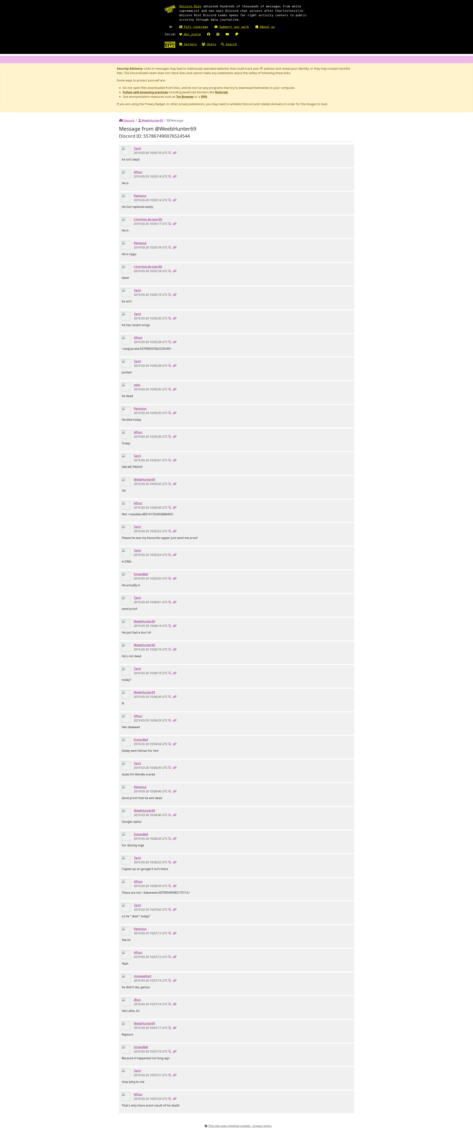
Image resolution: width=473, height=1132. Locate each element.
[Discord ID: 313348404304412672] (126, 174)
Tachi (137, 148)
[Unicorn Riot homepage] (170, 9)
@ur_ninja (191, 34)
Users (210, 44)
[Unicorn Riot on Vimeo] (218, 34)
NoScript (221, 92)
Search (230, 44)
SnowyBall (141, 574)
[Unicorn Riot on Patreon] (236, 34)
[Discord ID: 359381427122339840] (126, 576)
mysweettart (143, 976)
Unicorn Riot (190, 6)
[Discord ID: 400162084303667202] (126, 1002)
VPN (204, 97)
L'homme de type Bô (148, 219)
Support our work (233, 27)
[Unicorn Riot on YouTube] (227, 34)
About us (266, 27)
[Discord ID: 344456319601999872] (126, 978)
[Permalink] (174, 153)
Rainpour (140, 196)
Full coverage (195, 27)
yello (137, 385)
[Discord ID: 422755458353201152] (126, 198)
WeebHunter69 (152, 120)
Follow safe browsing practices (145, 92)
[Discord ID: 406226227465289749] (126, 387)
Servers (189, 44)
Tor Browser (185, 97)
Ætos (137, 1000)
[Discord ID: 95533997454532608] (126, 221)
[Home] (170, 44)
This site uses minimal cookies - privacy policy (239, 1126)
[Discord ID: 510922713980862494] (126, 151)
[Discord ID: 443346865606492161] (126, 482)
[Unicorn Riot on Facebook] (208, 34)
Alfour (138, 172)
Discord (128, 120)
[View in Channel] (169, 153)
